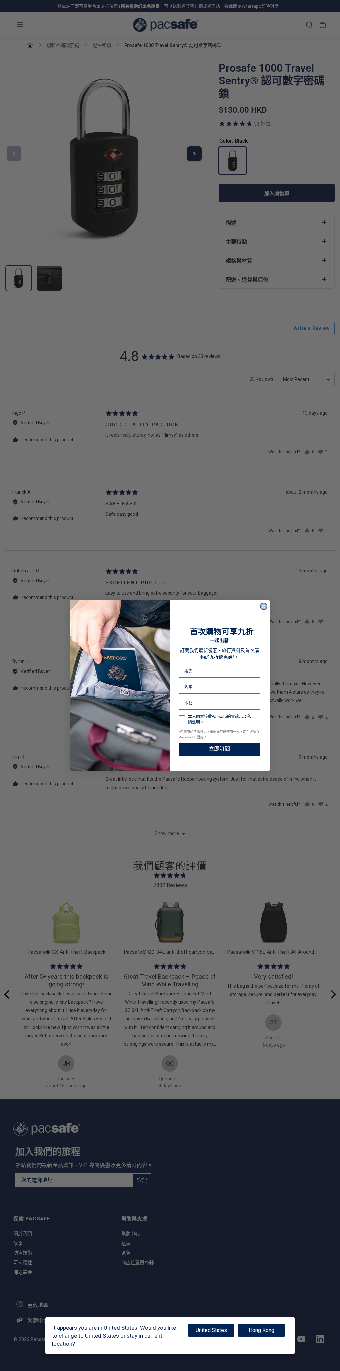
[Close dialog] (263, 606)
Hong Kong (261, 1330)
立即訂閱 (219, 749)
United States (211, 1330)
